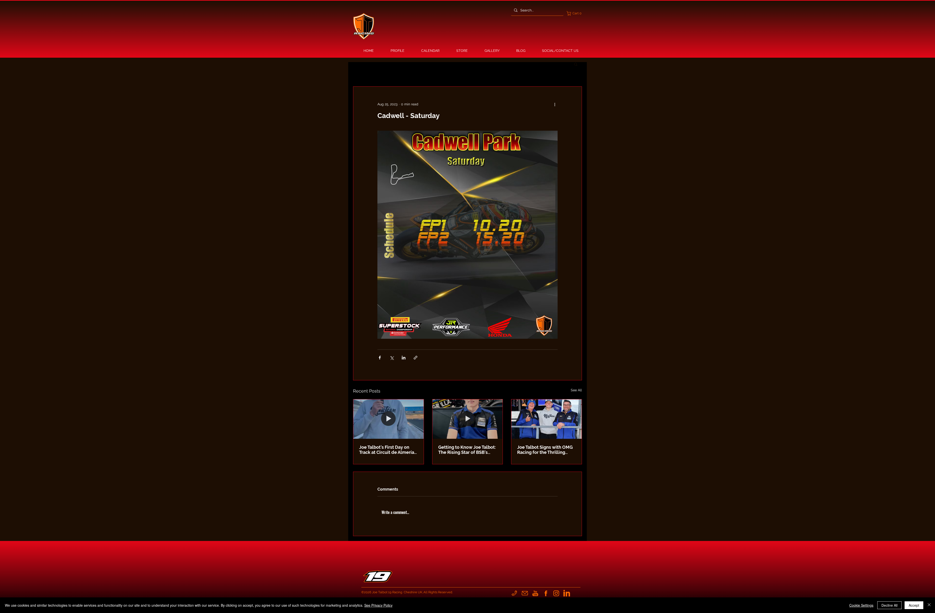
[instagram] (556, 593)
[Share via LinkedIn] (403, 357)
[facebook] (545, 593)
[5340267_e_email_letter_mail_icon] (525, 593)
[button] (575, 13)
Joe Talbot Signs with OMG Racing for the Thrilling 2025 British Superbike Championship (545, 450)
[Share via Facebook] (379, 357)
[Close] (929, 605)
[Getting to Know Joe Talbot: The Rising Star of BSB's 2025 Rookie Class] (467, 419)
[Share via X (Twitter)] (391, 357)
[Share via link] (415, 357)
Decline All (889, 605)
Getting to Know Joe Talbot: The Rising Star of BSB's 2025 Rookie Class (467, 450)
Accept (914, 605)
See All (576, 390)
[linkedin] (566, 593)
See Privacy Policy (378, 605)
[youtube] (535, 593)
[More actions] (555, 104)
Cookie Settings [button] (861, 605)
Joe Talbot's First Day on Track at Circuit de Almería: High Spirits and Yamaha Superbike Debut (387, 450)
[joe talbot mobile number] (514, 593)
